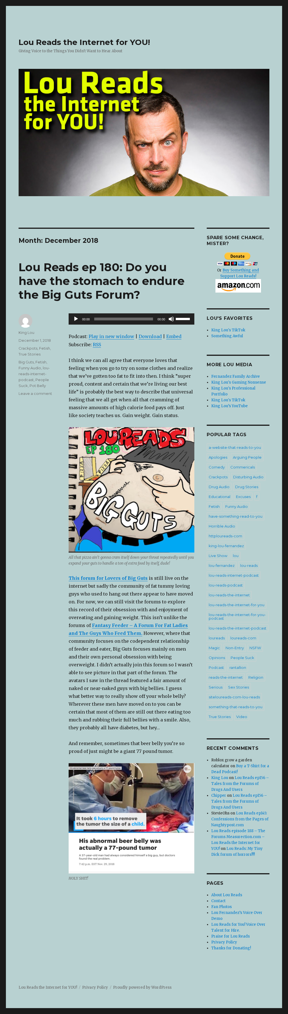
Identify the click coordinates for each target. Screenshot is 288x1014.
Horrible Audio (222, 526)
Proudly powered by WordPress (142, 987)
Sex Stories (238, 687)
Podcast (216, 667)
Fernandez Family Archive (235, 376)
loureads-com (243, 638)
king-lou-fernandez (226, 546)
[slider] (184, 318)
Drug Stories (246, 487)
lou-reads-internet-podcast (34, 374)
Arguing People (247, 457)
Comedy (217, 467)
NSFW (255, 648)
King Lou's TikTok (228, 330)
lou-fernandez (222, 565)
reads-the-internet (226, 677)
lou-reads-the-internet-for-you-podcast (237, 616)
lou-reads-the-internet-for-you (236, 605)
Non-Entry (235, 648)
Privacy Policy (224, 942)
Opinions (217, 657)
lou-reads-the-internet (229, 595)
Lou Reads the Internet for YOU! (84, 42)
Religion (255, 677)
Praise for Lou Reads (230, 936)
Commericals (242, 467)
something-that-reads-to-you (235, 707)
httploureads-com (225, 536)
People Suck (242, 657)
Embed (173, 336)
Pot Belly (38, 385)
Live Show (218, 555)
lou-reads (249, 565)
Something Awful (227, 336)
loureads (217, 638)
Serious (215, 687)
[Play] (76, 319)
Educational (219, 496)
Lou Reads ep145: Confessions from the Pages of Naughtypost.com (240, 819)
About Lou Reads (226, 895)
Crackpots (28, 348)
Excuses (243, 496)
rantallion (238, 667)
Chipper (218, 795)
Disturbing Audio (248, 477)
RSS (97, 344)
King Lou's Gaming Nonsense (238, 382)
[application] (131, 319)
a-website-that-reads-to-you (235, 447)
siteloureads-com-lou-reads (234, 697)
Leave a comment (35, 393)
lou (235, 555)
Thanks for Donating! (231, 948)
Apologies (218, 457)
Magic (214, 648)
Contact (218, 900)
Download (150, 336)
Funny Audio (30, 368)
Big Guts (26, 362)
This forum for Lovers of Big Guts (108, 578)
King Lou (26, 332)
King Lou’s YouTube (229, 406)
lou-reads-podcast (226, 585)
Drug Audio (219, 487)
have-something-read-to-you (235, 516)
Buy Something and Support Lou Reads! (239, 273)
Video (241, 716)
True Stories (29, 354)
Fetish (44, 348)
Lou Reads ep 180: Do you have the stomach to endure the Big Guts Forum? (101, 281)
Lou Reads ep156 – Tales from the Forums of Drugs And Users (240, 783)
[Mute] (171, 319)
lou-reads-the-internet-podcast (237, 628)
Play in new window (111, 336)
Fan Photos (221, 906)
